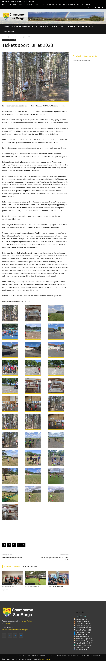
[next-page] (7, 590)
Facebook (7, 623)
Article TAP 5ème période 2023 (12, 558)
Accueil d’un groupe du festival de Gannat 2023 (54, 559)
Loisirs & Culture (50, 4)
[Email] (23, 545)
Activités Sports (30, 584)
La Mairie (21, 4)
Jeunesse (29, 4)
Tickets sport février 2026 (55, 586)
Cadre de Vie (39, 4)
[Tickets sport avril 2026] (35, 578)
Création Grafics (45, 659)
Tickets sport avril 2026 (32, 586)
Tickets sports (12, 40)
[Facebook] (92, 7)
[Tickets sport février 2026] (58, 578)
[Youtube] (102, 7)
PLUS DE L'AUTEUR (30, 567)
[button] (89, 7)
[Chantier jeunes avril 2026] (12, 578)
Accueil (4, 4)
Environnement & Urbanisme (67, 4)
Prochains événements (85, 56)
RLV (78, 4)
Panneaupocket (85, 4)
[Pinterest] (14, 545)
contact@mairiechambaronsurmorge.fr (15, 630)
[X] (9, 545)
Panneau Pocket (26, 621)
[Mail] (95, 7)
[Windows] (99, 7)
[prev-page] (3, 590)
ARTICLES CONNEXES (12, 567)
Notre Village (13, 4)
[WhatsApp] (19, 545)
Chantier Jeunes (7, 584)
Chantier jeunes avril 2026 (9, 586)
